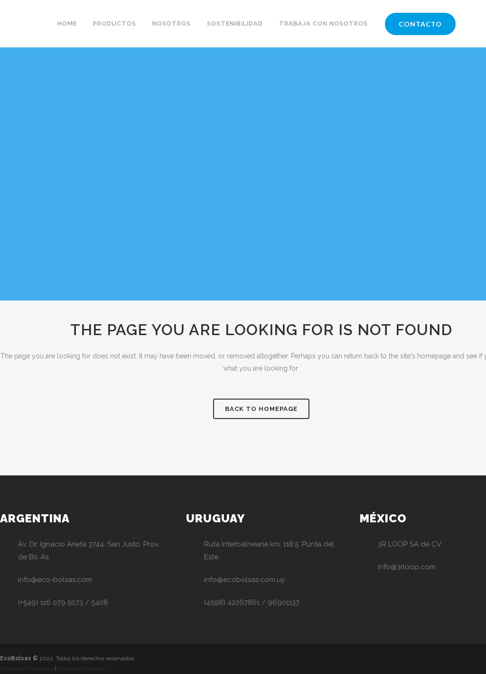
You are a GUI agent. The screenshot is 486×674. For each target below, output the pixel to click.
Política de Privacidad (27, 668)
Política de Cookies (82, 668)
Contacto (420, 24)
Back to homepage (261, 408)
